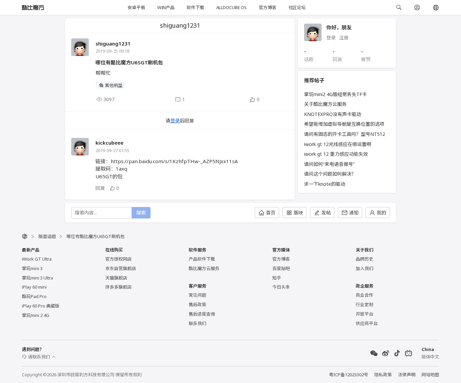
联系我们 (197, 323)
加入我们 (364, 268)
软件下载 (195, 7)
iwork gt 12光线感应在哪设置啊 (337, 144)
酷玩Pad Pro (34, 296)
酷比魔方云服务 (204, 268)
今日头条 (281, 287)
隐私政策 (383, 375)
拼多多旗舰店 (118, 287)
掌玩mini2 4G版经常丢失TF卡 (335, 94)
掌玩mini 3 (32, 268)
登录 (175, 120)
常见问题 (197, 295)
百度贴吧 (281, 268)
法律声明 (406, 375)
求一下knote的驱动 (324, 184)
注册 (344, 37)
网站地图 (430, 375)
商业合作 (364, 295)
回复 (100, 188)
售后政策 (197, 304)
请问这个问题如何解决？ (330, 174)
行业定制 (364, 304)
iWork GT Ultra (37, 259)
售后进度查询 (202, 314)
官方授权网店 (118, 259)
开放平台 (364, 314)
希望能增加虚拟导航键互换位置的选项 (344, 124)
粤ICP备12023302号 (348, 375)
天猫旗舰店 (116, 278)
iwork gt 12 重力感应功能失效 (336, 154)
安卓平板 (136, 7)
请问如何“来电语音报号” (329, 164)
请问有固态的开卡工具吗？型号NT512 (344, 134)
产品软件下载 (202, 259)
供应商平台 (367, 323)
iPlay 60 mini (34, 287)
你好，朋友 (339, 27)
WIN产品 (165, 7)
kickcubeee (110, 142)
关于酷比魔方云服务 (325, 104)
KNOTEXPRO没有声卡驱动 (332, 114)
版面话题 (47, 236)
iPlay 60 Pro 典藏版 (40, 306)
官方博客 (267, 7)
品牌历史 (364, 259)
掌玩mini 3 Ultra (37, 278)
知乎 (276, 278)
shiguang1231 (113, 43)
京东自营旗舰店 (120, 268)
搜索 (141, 212)
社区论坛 (297, 7)
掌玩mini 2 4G (35, 315)
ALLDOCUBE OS (231, 7)
